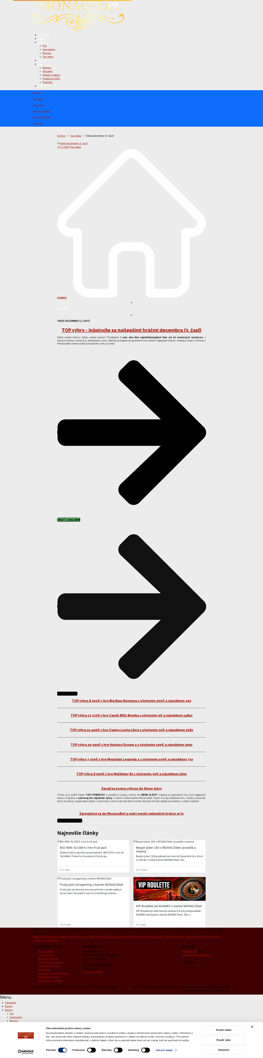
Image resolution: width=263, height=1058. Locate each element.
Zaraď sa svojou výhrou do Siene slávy (131, 788)
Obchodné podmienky (50, 962)
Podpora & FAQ (42, 117)
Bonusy (47, 53)
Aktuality (48, 71)
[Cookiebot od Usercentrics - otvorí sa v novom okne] (25, 1052)
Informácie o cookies (50, 980)
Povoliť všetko (223, 1030)
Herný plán (44, 969)
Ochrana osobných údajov (53, 973)
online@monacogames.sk (197, 955)
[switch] (91, 1050)
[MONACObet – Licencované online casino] (78, 16)
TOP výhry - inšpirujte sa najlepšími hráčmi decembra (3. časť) (131, 330)
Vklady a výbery (51, 75)
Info (40, 64)
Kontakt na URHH (93, 972)
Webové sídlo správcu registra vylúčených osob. (60, 936)
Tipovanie (43, 34)
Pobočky (48, 82)
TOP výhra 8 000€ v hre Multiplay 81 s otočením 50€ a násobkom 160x (131, 774)
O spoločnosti (46, 955)
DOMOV (62, 297)
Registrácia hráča (48, 958)
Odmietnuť (224, 1050)
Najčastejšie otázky (49, 977)
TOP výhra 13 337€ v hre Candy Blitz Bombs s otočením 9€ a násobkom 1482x (132, 715)
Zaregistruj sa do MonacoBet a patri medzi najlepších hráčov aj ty (131, 813)
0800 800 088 (189, 951)
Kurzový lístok (46, 951)
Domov (61, 135)
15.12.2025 (63, 147)
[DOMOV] (131, 223)
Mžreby (42, 60)
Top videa (75, 135)
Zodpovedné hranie (49, 966)
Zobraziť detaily (164, 1050)
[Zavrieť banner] (252, 1027)
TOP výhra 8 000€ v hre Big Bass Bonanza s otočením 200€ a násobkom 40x (131, 701)
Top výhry (48, 56)
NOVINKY (62, 308)
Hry (45, 45)
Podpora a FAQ (51, 78)
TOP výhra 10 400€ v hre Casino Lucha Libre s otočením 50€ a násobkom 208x (131, 730)
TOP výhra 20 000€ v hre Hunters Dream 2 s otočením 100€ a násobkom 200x (131, 745)
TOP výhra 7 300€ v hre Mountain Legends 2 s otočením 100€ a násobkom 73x (131, 759)
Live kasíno (49, 49)
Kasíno (42, 38)
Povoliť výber (224, 1040)
